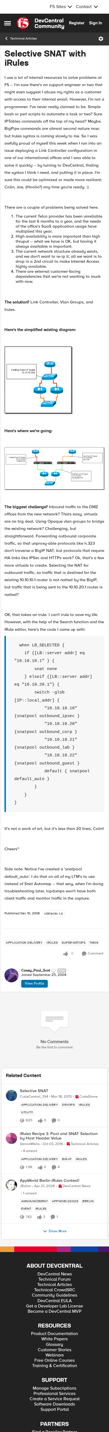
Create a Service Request (55, 1399)
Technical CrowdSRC (54, 1290)
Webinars (55, 1355)
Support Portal (55, 1409)
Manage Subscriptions (54, 1388)
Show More (58, 1231)
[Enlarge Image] (54, 380)
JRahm (25, 1186)
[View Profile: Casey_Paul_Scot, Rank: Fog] (11, 975)
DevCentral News (54, 1274)
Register (76, 22)
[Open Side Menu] (7, 23)
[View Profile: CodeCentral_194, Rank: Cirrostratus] (11, 1095)
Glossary (54, 1344)
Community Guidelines (54, 1295)
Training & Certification (54, 1365)
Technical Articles (23, 38)
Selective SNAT (34, 1090)
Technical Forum (54, 1279)
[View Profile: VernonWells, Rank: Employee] (11, 1138)
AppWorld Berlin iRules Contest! (49, 1180)
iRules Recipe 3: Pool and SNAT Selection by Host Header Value (59, 1136)
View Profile (34, 983)
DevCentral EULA (54, 1301)
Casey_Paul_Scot (35, 970)
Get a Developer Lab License (54, 1306)
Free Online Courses (54, 1360)
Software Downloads (54, 1404)
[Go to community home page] (40, 23)
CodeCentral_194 (34, 1097)
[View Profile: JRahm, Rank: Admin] (11, 1185)
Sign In (95, 22)
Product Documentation (54, 1333)
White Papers (54, 1339)
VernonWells (30, 1144)
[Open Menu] (101, 39)
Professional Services (54, 1393)
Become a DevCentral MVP (55, 1311)
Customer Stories (54, 1350)
